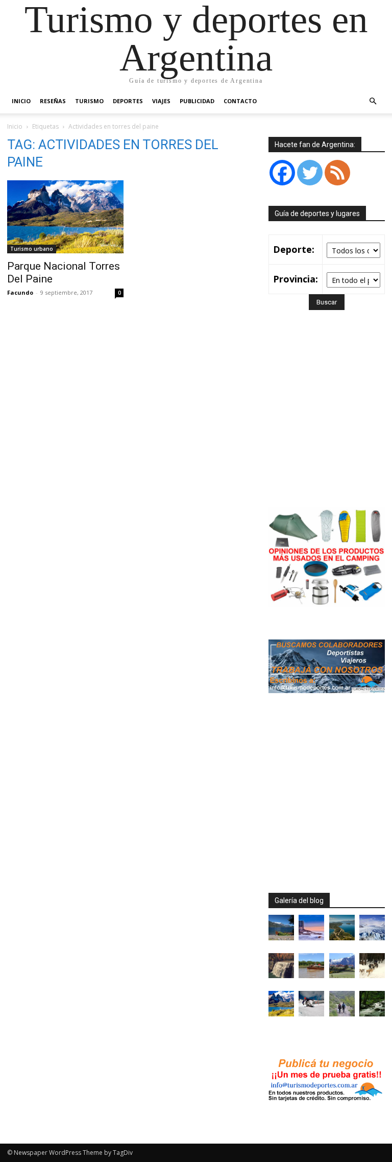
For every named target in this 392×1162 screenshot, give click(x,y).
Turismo (89, 101)
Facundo (20, 292)
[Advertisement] (330, 423)
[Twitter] (310, 172)
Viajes (161, 101)
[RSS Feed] (337, 172)
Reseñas (53, 101)
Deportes (128, 101)
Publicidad (197, 101)
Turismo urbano (31, 248)
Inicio (21, 101)
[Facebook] (282, 172)
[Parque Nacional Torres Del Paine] (65, 216)
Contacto (240, 101)
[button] (372, 101)
